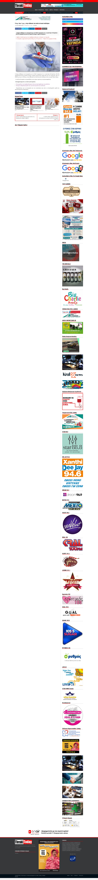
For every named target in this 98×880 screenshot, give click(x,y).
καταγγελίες (64, 847)
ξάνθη (77, 847)
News (27, 12)
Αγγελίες (51, 9)
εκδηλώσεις (69, 845)
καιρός (77, 845)
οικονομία (64, 848)
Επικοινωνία (62, 9)
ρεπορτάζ (73, 850)
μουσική (73, 847)
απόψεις (73, 844)
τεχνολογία (78, 850)
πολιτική (64, 850)
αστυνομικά (78, 844)
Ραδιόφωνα (56, 9)
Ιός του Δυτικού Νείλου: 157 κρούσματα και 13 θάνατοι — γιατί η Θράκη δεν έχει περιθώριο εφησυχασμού (48, 12)
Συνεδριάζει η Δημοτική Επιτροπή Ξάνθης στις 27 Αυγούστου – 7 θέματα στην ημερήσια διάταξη (36, 38)
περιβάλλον (73, 848)
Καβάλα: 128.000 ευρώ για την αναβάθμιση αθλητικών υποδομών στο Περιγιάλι (32, 37)
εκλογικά (73, 845)
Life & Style (64, 842)
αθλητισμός (68, 844)
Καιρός (46, 9)
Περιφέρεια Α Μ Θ (77, 842)
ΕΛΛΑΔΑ (68, 842)
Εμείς (72, 875)
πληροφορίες (79, 848)
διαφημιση (64, 845)
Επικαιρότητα (41, 9)
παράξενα (69, 848)
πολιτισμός (68, 850)
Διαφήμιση (28, 1)
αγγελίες (64, 844)
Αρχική (36, 9)
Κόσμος (72, 842)
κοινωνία (69, 847)
